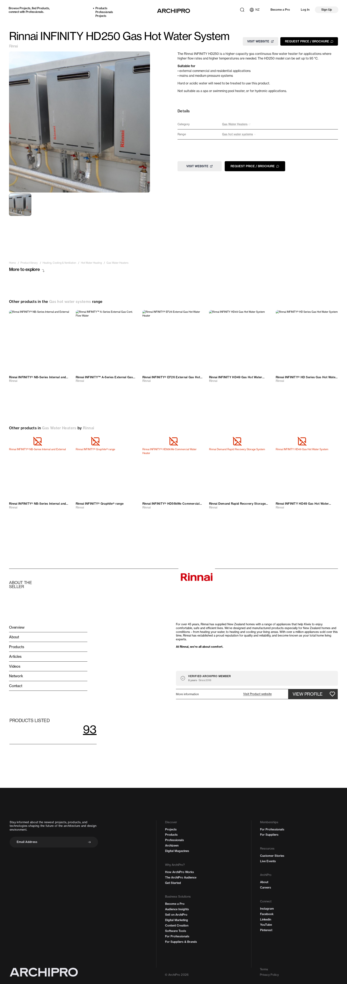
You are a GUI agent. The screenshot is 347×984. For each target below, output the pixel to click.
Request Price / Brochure (307, 41)
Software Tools (175, 931)
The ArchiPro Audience (180, 877)
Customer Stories (272, 856)
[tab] (20, 205)
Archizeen (172, 845)
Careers (265, 887)
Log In (305, 9)
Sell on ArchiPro (176, 914)
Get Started (173, 883)
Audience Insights (177, 909)
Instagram (267, 908)
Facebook (267, 914)
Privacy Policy (269, 975)
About (264, 882)
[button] (257, 694)
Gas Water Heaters (59, 428)
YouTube (266, 925)
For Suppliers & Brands (181, 942)
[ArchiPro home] (173, 11)
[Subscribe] (89, 842)
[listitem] (12, 263)
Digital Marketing (176, 920)
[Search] (242, 10)
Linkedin (265, 919)
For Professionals (177, 936)
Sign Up (326, 9)
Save (63, 316)
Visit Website (258, 41)
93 (90, 729)
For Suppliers (269, 834)
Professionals (34, 12)
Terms (264, 969)
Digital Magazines (177, 851)
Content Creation (176, 925)
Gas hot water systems (70, 301)
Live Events (268, 861)
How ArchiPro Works (179, 872)
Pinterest (266, 930)
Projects (25, 8)
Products (43, 8)
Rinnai (13, 46)
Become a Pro (280, 9)
